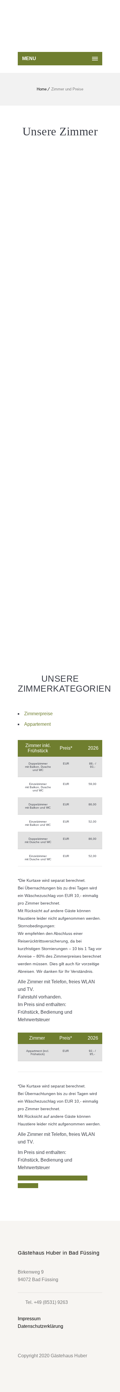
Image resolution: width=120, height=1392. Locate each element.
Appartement (37, 724)
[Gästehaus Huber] (61, 33)
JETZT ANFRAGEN (43, 1178)
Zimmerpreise (38, 713)
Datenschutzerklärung (40, 1326)
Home (42, 89)
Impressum (29, 1318)
